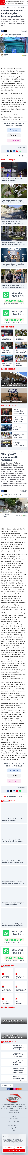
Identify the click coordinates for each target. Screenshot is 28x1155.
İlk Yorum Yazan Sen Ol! (15, 156)
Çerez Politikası (8, 1147)
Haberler (3, 7)
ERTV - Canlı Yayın (14, 1121)
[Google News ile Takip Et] (23, 55)
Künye (14, 1116)
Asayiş (8, 7)
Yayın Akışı (14, 1128)
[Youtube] (17, 1089)
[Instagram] (14, 1089)
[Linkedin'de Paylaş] (14, 151)
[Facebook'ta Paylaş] (2, 31)
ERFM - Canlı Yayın (14, 1125)
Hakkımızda (14, 1119)
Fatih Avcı (6, 55)
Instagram (15, 140)
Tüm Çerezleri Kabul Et (14, 1150)
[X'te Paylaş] (5, 31)
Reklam (14, 1130)
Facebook (15, 130)
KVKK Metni (19, 1147)
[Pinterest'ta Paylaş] (17, 151)
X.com (15, 135)
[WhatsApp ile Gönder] (20, 151)
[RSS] (20, 1089)
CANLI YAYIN (7, 1085)
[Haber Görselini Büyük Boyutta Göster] (14, 45)
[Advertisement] (14, 62)
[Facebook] (8, 1089)
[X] (11, 1089)
